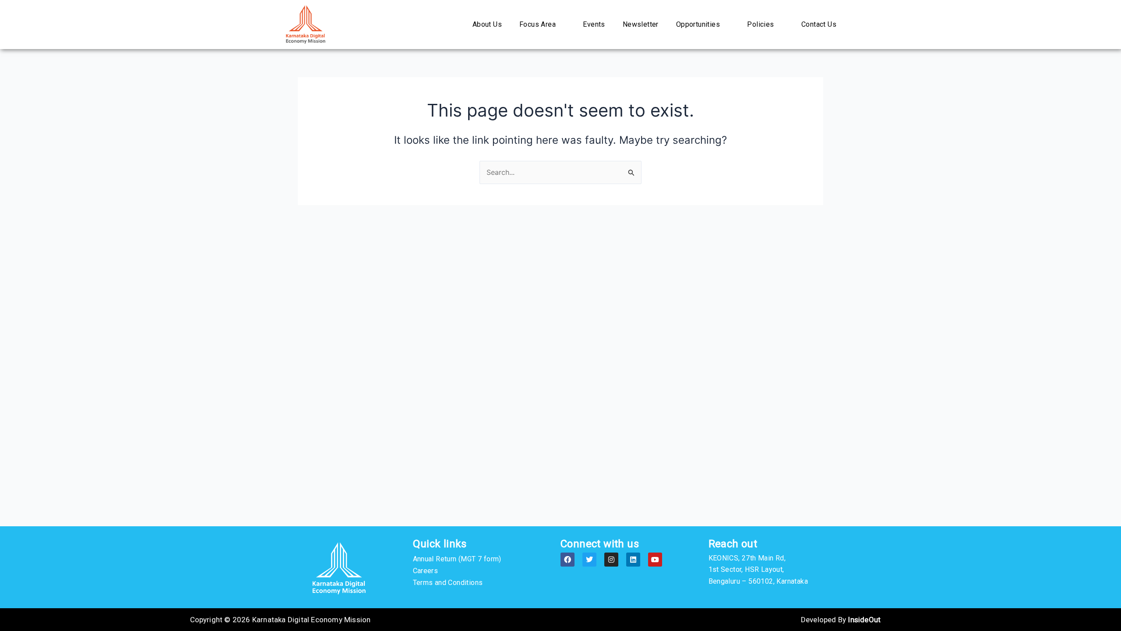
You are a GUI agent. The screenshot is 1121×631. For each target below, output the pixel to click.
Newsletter (641, 24)
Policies (760, 24)
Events (594, 24)
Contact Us (818, 24)
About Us (487, 24)
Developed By (841, 619)
